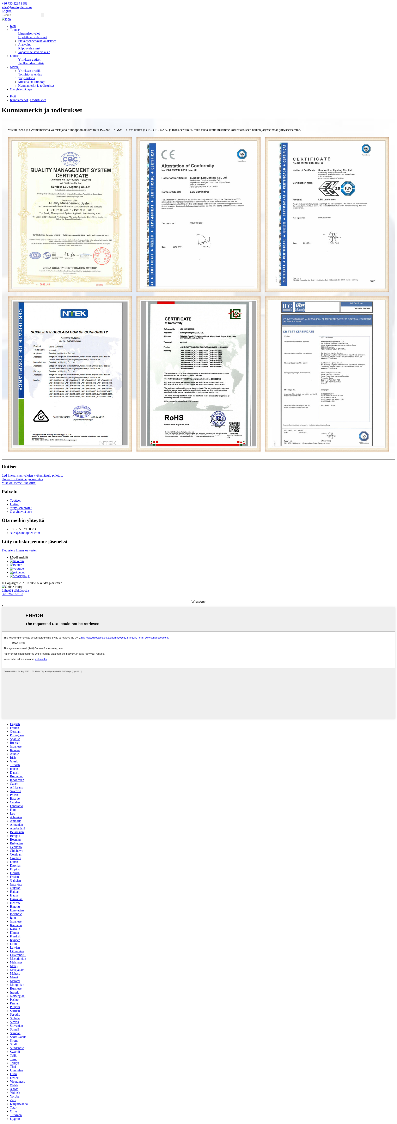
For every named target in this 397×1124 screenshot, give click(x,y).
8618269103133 (12, 594)
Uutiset (14, 56)
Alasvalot (24, 44)
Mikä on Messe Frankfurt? (19, 483)
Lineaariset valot (29, 33)
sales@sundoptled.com (25, 532)
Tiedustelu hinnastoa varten (19, 550)
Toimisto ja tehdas (30, 74)
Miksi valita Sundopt (31, 82)
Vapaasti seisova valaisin (34, 52)
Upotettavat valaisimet (32, 37)
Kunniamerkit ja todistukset (36, 85)
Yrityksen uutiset (29, 59)
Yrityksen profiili (29, 70)
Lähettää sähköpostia (15, 590)
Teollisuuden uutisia (31, 63)
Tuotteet (15, 29)
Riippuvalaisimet (29, 48)
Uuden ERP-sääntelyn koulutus (22, 479)
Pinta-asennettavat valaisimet (37, 41)
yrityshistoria (26, 78)
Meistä (14, 67)
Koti (13, 26)
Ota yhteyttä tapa (21, 89)
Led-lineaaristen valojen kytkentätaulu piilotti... (32, 475)
